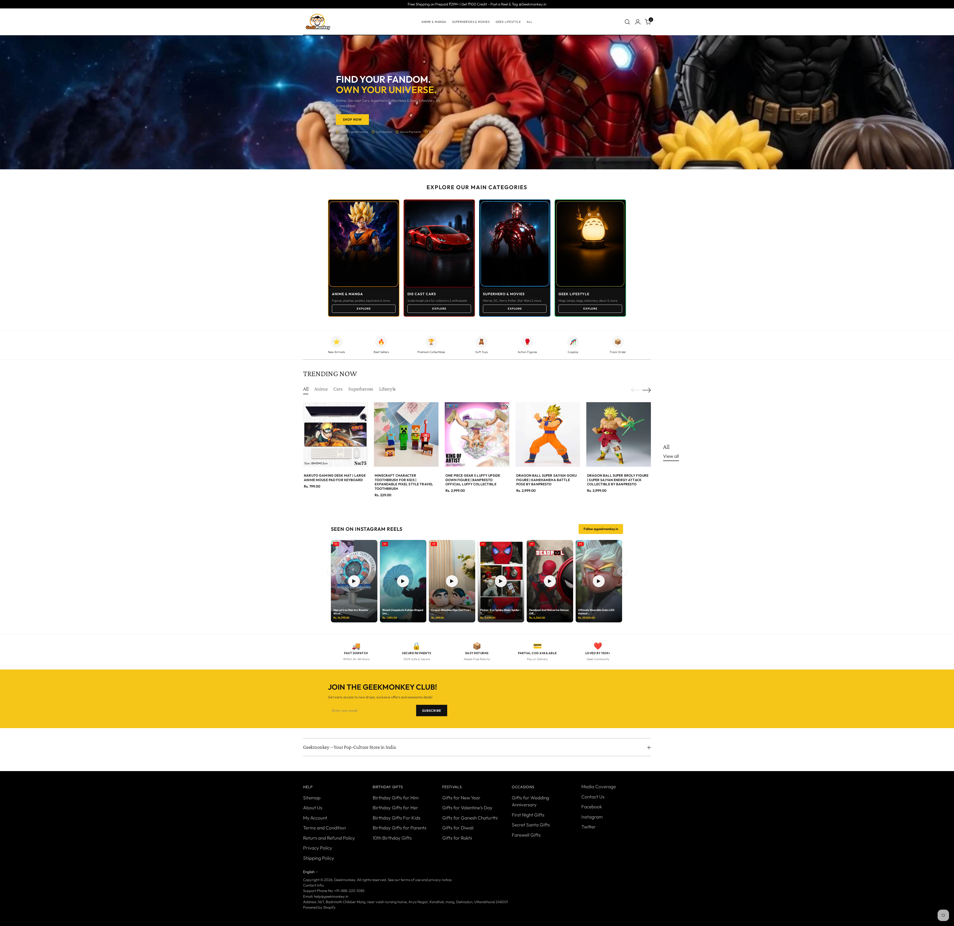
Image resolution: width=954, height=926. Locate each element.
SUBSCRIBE (431, 710)
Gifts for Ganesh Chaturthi (470, 818)
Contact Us (592, 797)
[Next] (621, 571)
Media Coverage (598, 786)
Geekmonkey (344, 879)
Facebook (591, 807)
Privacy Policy (317, 848)
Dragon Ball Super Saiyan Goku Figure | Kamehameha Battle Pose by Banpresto (546, 479)
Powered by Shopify (319, 907)
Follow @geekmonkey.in (601, 529)
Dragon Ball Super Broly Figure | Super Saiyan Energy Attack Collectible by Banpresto (617, 479)
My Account (315, 818)
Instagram (592, 817)
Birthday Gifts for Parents (399, 828)
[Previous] (332, 571)
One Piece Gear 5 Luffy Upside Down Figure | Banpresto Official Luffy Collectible (472, 479)
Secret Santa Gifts (531, 825)
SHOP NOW (352, 119)
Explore (364, 308)
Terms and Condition (324, 828)
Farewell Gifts (526, 835)
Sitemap (311, 798)
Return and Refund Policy (329, 838)
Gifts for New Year (461, 798)
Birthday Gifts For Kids (396, 818)
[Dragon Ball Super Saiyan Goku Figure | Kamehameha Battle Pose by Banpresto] (548, 434)
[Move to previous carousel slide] (635, 390)
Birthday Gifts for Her (395, 808)
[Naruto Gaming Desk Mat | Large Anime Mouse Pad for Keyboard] (335, 434)
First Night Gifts (528, 815)
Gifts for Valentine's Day (467, 808)
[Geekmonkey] (318, 21)
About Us (312, 808)
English (309, 871)
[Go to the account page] (638, 22)
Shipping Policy (318, 858)
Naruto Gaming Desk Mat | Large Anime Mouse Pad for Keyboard (335, 477)
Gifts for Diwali (458, 828)
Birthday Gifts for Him (396, 798)
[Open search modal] (627, 22)
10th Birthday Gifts (392, 838)
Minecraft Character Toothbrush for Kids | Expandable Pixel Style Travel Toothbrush (404, 482)
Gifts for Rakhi (457, 838)
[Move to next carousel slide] (646, 390)
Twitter (588, 827)
